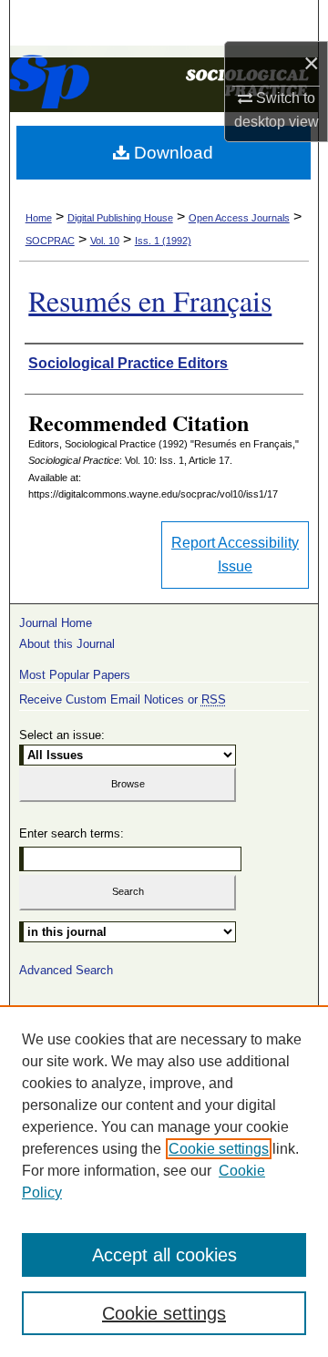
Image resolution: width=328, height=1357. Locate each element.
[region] (164, 1181)
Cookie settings (219, 1149)
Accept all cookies (164, 1255)
